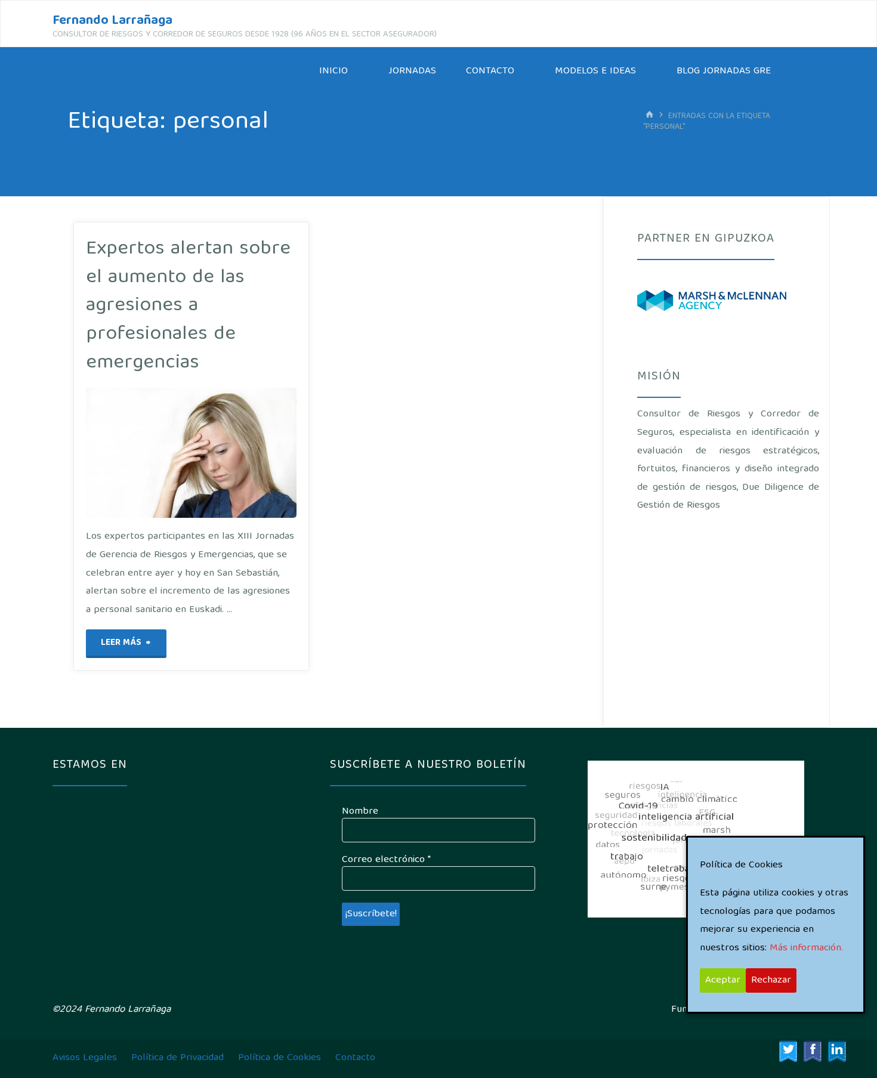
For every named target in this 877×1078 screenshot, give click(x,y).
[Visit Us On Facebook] (812, 1051)
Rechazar (771, 980)
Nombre (360, 812)
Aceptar (722, 980)
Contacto (355, 1058)
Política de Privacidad (177, 1058)
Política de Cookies (279, 1058)
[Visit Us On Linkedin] (836, 1051)
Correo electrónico (386, 860)
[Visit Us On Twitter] (788, 1051)
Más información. (806, 948)
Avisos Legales (85, 1058)
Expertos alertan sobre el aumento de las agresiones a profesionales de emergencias (188, 306)
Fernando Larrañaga (112, 21)
